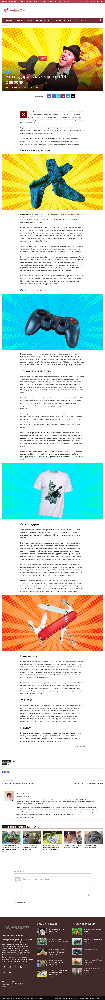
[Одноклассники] (6, 772)
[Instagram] (84, 1)
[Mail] (25, 817)
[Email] (73, 96)
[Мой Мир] (9, 772)
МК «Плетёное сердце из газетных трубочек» (18, 784)
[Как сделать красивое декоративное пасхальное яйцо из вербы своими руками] (11, 837)
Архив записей (83, 998)
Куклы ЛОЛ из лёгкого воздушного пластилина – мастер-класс (31, 847)
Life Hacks (59, 20)
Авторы (71, 20)
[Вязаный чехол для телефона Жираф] (77, 932)
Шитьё (20, 20)
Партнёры (66, 1)
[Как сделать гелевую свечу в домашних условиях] (73, 837)
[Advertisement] (65, 10)
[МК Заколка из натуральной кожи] (77, 951)
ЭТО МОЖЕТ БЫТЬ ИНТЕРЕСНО (14, 827)
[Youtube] (101, 1)
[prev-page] (3, 856)
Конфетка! (58, 1)
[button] (100, 20)
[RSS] (91, 1)
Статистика (95, 998)
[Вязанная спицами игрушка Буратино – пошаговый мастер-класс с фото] (77, 961)
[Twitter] (94, 1)
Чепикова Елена (14, 87)
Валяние (39, 20)
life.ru (13, 761)
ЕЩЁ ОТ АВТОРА (33, 827)
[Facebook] (80, 1)
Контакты (50, 1)
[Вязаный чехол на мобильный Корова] (77, 941)
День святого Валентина (15, 764)
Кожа (29, 20)
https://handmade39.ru (23, 796)
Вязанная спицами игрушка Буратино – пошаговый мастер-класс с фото (93, 960)
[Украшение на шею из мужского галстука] (93, 837)
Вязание (9, 20)
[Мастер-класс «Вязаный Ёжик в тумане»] (77, 971)
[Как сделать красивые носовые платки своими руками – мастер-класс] (52, 837)
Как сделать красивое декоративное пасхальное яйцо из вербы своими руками (58, 941)
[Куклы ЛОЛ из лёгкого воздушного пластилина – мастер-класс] (32, 837)
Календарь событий (61, 998)
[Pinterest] (87, 1)
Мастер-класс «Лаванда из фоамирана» (88, 784)
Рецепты (82, 20)
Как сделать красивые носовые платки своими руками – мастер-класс (51, 847)
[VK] (49, 96)
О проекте (43, 1)
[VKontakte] (97, 1)
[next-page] (7, 856)
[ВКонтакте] (3, 772)
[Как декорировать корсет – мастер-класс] (42, 932)
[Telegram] (68, 96)
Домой (4, 25)
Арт (49, 20)
